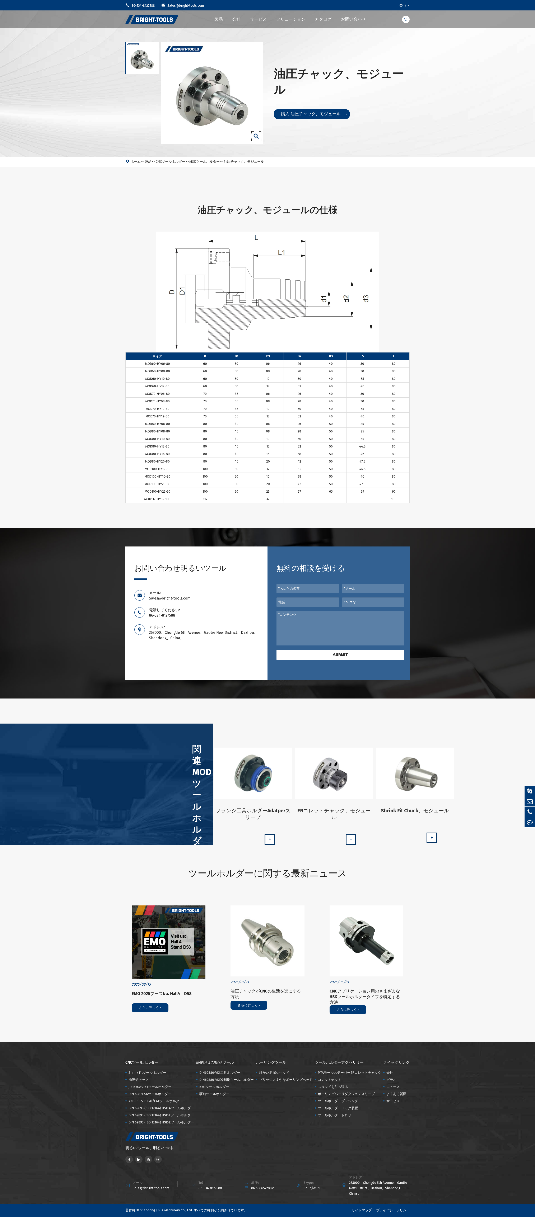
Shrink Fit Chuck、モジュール (415, 811)
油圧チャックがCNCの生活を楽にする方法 (266, 994)
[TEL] (530, 812)
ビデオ (391, 1080)
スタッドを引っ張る (333, 1087)
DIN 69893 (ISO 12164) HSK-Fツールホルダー (161, 1115)
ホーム (136, 162)
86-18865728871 (263, 1188)
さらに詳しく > (150, 1008)
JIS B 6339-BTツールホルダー (150, 1087)
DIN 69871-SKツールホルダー (150, 1094)
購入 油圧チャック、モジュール (314, 113)
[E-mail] (530, 801)
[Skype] (530, 791)
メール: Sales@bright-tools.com (169, 596)
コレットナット (329, 1080)
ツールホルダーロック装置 (338, 1108)
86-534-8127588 (140, 5)
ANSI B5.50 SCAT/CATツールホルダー (156, 1101)
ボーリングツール (271, 1062)
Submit (340, 654)
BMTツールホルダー (214, 1087)
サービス (258, 19)
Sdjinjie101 (312, 1188)
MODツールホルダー (204, 162)
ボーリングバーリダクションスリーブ (346, 1094)
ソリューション (290, 19)
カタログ (323, 19)
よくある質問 (396, 1094)
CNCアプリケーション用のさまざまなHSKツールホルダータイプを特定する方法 (365, 997)
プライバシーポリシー (393, 1210)
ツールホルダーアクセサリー (339, 1062)
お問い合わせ (353, 19)
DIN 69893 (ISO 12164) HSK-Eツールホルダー (161, 1122)
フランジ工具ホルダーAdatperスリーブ (253, 814)
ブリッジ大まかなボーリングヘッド (286, 1080)
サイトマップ (362, 1210)
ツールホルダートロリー (336, 1115)
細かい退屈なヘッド (274, 1073)
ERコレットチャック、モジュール (334, 814)
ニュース (393, 1087)
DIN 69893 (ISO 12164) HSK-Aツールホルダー (161, 1108)
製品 (218, 19)
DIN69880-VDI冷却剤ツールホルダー (226, 1080)
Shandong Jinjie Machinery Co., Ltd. (166, 1210)
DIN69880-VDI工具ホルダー (219, 1073)
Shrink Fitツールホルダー (147, 1073)
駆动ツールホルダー (214, 1094)
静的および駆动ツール (215, 1062)
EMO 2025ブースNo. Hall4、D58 (162, 993)
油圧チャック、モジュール (244, 162)
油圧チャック (139, 1080)
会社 (236, 19)
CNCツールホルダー (170, 162)
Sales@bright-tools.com (182, 5)
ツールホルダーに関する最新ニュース (267, 873)
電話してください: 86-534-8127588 (164, 613)
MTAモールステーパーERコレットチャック (349, 1073)
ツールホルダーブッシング (338, 1101)
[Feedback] (530, 822)
